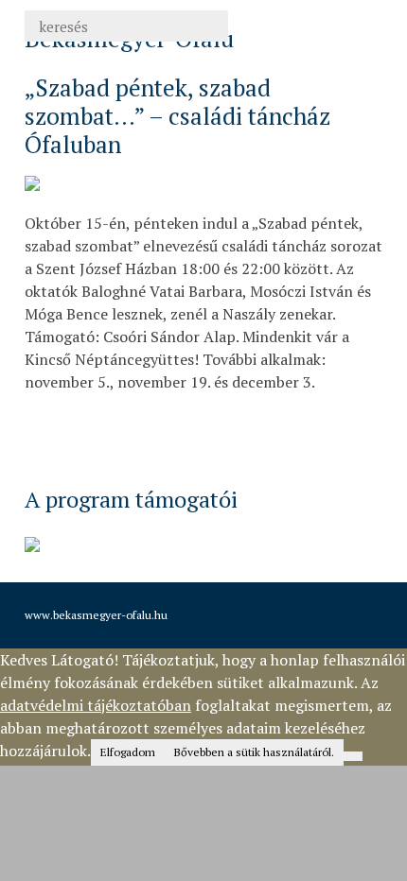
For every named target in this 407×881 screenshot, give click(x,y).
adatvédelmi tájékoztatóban (95, 705)
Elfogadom (127, 752)
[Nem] (353, 756)
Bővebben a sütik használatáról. (254, 752)
